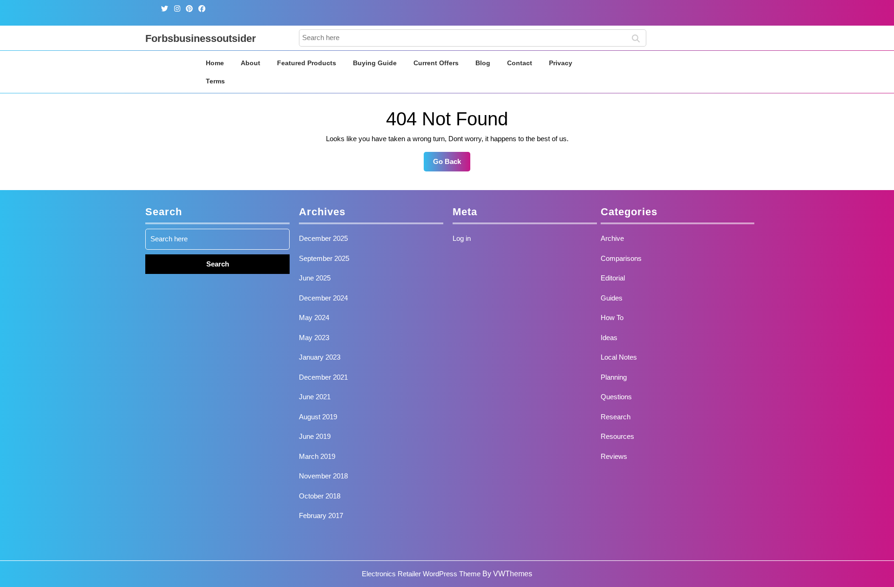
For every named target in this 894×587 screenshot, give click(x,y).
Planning (614, 377)
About (250, 63)
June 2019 (315, 436)
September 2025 (324, 258)
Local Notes (619, 357)
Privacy (560, 63)
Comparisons (621, 258)
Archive (612, 238)
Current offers (436, 63)
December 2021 (323, 377)
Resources (617, 436)
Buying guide (375, 63)
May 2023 (314, 337)
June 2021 (315, 397)
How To (612, 317)
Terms (215, 81)
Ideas (609, 337)
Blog (482, 63)
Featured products (306, 63)
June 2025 (315, 278)
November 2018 (323, 476)
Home (215, 63)
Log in (462, 238)
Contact (519, 63)
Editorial (613, 278)
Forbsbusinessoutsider (200, 38)
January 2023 (319, 357)
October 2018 (319, 496)
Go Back (451, 164)
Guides (612, 298)
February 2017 (321, 515)
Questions (616, 397)
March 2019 (317, 456)
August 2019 (318, 417)
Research (615, 417)
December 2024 (323, 298)
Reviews (614, 456)
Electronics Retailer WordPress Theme (421, 574)
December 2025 (323, 238)
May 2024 (314, 317)
